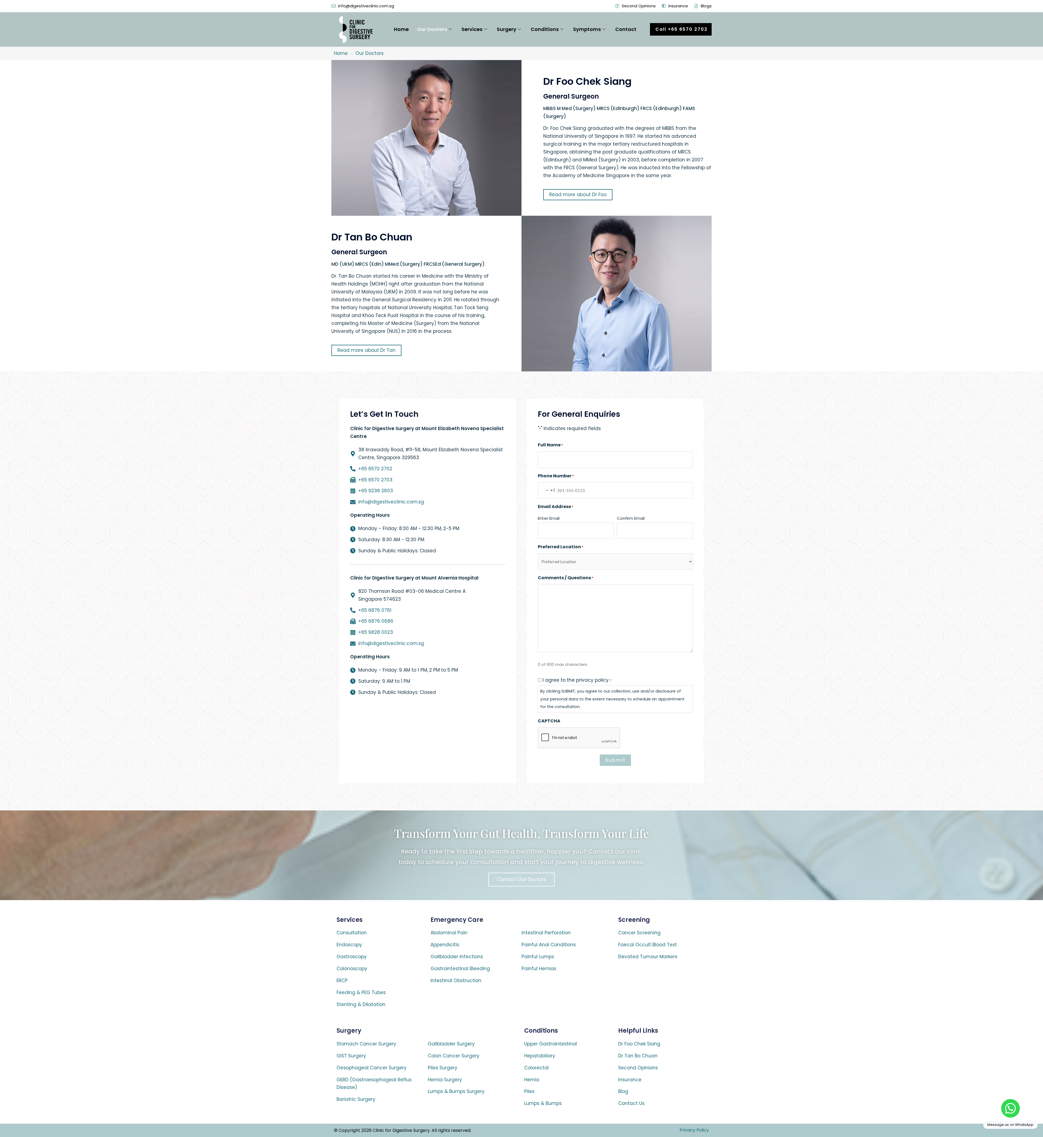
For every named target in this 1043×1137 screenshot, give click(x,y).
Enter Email (549, 518)
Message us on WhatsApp (1010, 1124)
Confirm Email (631, 518)
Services (471, 29)
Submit (615, 760)
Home (401, 29)
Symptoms (587, 29)
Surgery (506, 29)
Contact (625, 29)
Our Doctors (432, 29)
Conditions (545, 29)
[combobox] (546, 490)
